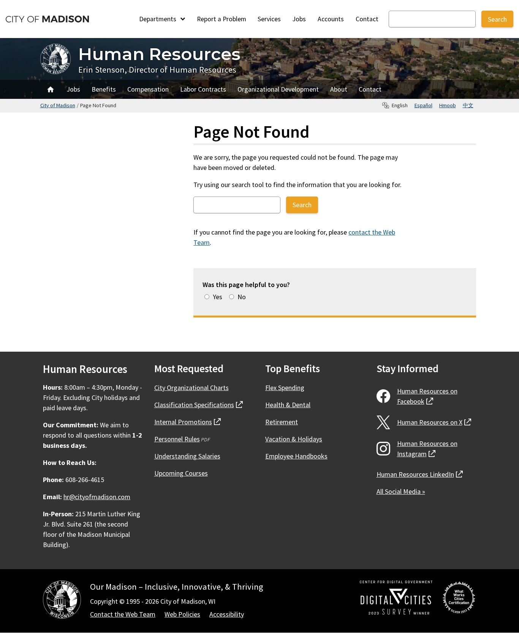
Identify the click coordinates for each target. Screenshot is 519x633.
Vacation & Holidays (293, 439)
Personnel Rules (177, 439)
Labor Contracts (203, 89)
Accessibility (226, 614)
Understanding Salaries (187, 456)
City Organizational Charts (191, 387)
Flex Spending (284, 387)
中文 (468, 105)
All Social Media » (401, 491)
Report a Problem (221, 19)
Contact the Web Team (122, 614)
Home (50, 89)
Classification (198, 404)
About (338, 89)
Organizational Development (278, 89)
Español (423, 105)
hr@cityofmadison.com (96, 496)
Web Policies (182, 614)
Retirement (281, 421)
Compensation (148, 89)
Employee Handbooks (296, 456)
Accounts (331, 19)
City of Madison (57, 105)
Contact (367, 19)
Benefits (104, 89)
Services (269, 19)
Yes (217, 296)
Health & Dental (287, 404)
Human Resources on (427, 396)
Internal (187, 421)
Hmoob (447, 105)
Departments (158, 19)
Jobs (299, 19)
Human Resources (159, 53)
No (241, 296)
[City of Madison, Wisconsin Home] (62, 601)
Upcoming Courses (181, 473)
